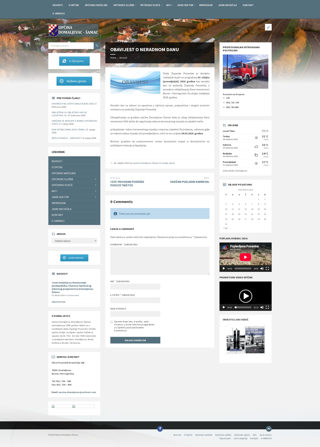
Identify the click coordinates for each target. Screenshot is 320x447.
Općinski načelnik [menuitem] (64, 173)
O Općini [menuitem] (57, 167)
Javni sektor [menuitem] (60, 197)
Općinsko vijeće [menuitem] (62, 185)
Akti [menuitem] (54, 191)
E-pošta (122, 295)
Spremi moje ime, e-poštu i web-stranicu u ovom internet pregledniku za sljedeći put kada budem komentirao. (134, 326)
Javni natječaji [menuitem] (62, 209)
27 (246, 219)
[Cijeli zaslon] (267, 268)
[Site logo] (73, 36)
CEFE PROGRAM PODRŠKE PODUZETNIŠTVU (127, 183)
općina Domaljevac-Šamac (146, 163)
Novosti (123, 57)
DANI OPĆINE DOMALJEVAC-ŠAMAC (68, 129)
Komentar (124, 244)
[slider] (243, 307)
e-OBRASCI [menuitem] (58, 220)
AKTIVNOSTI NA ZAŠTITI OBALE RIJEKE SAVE (73, 103)
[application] (246, 257)
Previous (115, 177)
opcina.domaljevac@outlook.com (77, 392)
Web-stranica (118, 308)
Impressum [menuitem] (59, 203)
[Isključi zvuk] (262, 268)
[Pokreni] (224, 268)
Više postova (58, 302)
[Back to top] (269, 429)
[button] (245, 296)
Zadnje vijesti (168, 163)
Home (113, 57)
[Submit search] (97, 45)
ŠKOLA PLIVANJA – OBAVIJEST (66, 138)
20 (246, 214)
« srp (225, 228)
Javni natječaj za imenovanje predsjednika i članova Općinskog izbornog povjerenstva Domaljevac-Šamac (73, 287)
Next (206, 177)
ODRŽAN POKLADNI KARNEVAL (189, 182)
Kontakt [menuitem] (57, 214)
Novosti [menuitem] (57, 161)
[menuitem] (58, 5)
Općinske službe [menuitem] (62, 179)
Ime (120, 281)
